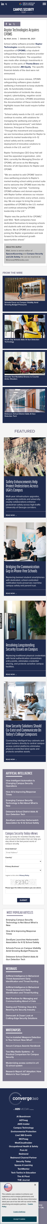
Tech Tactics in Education (23, 1172)
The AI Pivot (23, 1176)
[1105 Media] (23, 1109)
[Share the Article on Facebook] (5, 24)
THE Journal (23, 1180)
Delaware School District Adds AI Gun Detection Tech (22, 813)
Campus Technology (23, 1127)
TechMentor (24, 1169)
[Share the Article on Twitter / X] (13, 24)
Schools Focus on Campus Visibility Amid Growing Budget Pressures (21, 303)
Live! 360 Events (23, 1135)
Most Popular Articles (20, 913)
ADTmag (23, 1120)
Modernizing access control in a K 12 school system (22, 1064)
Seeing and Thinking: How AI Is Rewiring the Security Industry (21, 1008)
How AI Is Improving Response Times (21, 793)
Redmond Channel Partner (23, 1157)
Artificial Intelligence (19, 773)
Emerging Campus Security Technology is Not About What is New (22, 803)
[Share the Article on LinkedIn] (9, 24)
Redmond (23, 1154)
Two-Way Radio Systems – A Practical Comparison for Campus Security (22, 1054)
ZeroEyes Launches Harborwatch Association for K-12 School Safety (22, 821)
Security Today (23, 1161)
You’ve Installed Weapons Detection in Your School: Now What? (23, 1038)
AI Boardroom (24, 1116)
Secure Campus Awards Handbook (23, 1046)
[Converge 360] (23, 1099)
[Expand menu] (44, 4)
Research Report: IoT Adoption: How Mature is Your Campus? (23, 1073)
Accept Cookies (19, 1219)
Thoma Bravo (32, 63)
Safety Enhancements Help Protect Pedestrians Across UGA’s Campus (22, 486)
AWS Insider (23, 1124)
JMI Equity (25, 67)
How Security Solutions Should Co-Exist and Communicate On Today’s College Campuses (24, 730)
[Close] (35, 1185)
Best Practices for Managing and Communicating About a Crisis (21, 1000)
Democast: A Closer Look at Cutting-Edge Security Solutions (21, 1017)
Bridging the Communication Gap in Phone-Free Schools (22, 569)
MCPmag (23, 1139)
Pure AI (23, 1150)
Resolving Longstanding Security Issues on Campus (22, 647)
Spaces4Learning (14, 253)
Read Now (10, 515)
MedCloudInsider (23, 1142)
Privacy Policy (24, 875)
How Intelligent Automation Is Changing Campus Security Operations (20, 783)
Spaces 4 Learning (23, 1165)
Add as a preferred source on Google (29, 4)
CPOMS (21, 50)
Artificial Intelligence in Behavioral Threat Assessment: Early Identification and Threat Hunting (22, 979)
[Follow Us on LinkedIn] (3, 4)
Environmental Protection (23, 1131)
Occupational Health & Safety (23, 1146)
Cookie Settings (19, 1212)
